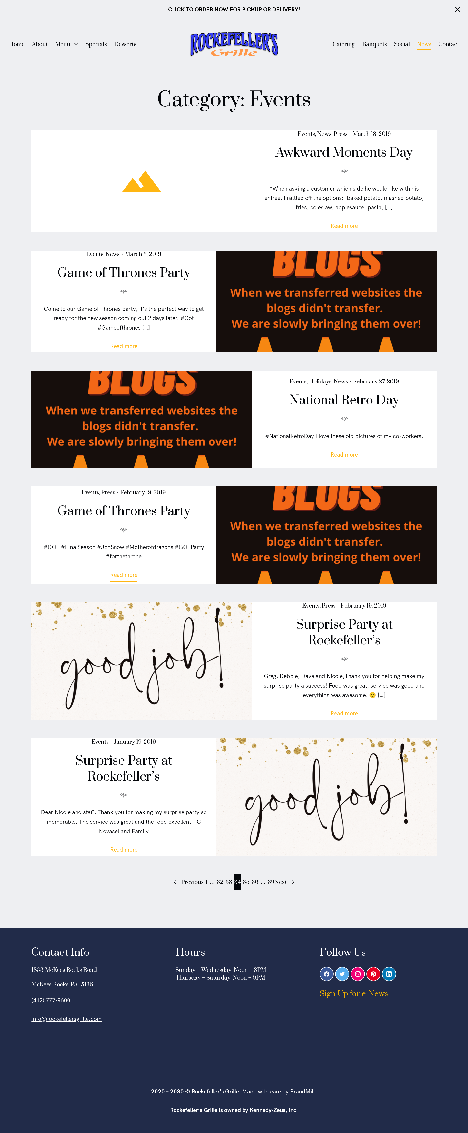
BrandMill (302, 1091)
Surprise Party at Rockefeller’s (344, 633)
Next (280, 882)
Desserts (125, 44)
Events (306, 134)
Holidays (320, 381)
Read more (347, 226)
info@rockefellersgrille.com (66, 1018)
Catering (344, 44)
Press (340, 134)
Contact (449, 44)
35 (246, 882)
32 (220, 882)
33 (228, 882)
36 (255, 882)
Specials (96, 44)
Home (17, 44)
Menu (62, 44)
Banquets (374, 44)
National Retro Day (344, 400)
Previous (192, 882)
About (40, 44)
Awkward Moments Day (344, 153)
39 (271, 882)
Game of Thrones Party (123, 273)
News (424, 44)
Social (402, 44)
